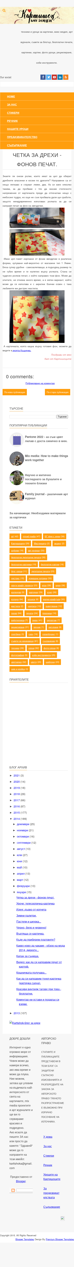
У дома (47, 1137)
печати (29, 613)
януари (22, 892)
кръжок (31, 599)
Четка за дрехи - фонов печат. (35, 897)
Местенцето (40, 543)
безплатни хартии (50, 564)
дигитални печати (40, 571)
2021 (17, 775)
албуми (15, 550)
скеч (31, 634)
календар (16, 592)
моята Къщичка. (21, 350)
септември (24, 843)
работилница (17, 620)
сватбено (16, 634)
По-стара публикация (57, 392)
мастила (15, 606)
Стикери (13, 113)
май (20, 867)
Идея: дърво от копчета (31, 909)
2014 (17, 819)
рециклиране (17, 627)
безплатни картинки (21, 564)
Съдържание (17, 145)
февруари (23, 886)
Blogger (20, 1181)
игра (44, 585)
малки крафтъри (51, 599)
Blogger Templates (24, 1239)
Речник (12, 121)
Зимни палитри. (26, 915)
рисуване (53, 627)
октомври (23, 836)
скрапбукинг (48, 634)
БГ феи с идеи (52, 536)
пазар (14, 613)
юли (20, 855)
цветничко (16, 662)
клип (49, 592)
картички (33, 592)
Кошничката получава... (31, 972)
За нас (12, 104)
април (21, 873)
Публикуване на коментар (40, 383)
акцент (57, 543)
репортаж (52, 620)
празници (47, 613)
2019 (17, 788)
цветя (34, 662)
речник (37, 627)
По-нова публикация (14, 392)
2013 (17, 1013)
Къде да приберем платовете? (35, 939)
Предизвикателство (22, 137)
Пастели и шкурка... (28, 921)
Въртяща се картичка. (30, 933)
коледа (15, 599)
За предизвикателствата (51, 1192)
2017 (17, 800)
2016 (17, 806)
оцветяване (51, 606)
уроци (31, 648)
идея (58, 585)
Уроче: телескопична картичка (35, 903)
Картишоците (18, 543)
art (12, 536)
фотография (17, 655)
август (21, 849)
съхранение (49, 641)
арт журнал (34, 550)
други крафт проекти (22, 585)
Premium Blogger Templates (60, 1239)
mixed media (29, 536)
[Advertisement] (35, 738)
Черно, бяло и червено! (31, 927)
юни (20, 861)
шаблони (50, 662)
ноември (23, 830)
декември (23, 824)
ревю (35, 620)
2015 (17, 812)
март (20, 880)
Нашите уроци (17, 129)
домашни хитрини (38, 578)
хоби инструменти (41, 655)
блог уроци (16, 571)
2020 (17, 782)
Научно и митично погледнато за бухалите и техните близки (43, 479)
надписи (32, 606)
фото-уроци (50, 648)
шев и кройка (18, 669)
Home (11, 96)
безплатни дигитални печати (26, 557)
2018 (17, 794)
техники (15, 648)
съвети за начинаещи (22, 641)
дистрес (15, 578)
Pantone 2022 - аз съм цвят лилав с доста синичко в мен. (46, 439)
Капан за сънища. (27, 956)
